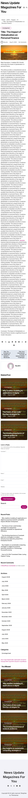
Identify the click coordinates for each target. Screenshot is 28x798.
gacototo (22, 240)
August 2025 (6, 630)
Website (3, 486)
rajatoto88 (17, 659)
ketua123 (17, 661)
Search (3, 503)
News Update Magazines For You (11, 7)
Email (2, 480)
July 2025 (5, 634)
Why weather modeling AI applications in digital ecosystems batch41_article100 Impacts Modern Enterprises (14, 519)
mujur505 (11, 661)
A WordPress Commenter (8, 565)
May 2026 (5, 590)
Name (2, 473)
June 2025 (5, 638)
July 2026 (5, 581)
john (19, 366)
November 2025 (7, 616)
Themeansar (14, 795)
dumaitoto (23, 659)
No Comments (22, 42)
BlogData (24, 793)
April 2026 (5, 594)
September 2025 (7, 625)
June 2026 (5, 586)
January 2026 (6, 608)
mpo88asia (23, 661)
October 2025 (6, 621)
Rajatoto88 (10, 659)
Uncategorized (6, 28)
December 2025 (7, 612)
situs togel (4, 659)
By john (6, 42)
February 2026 (6, 603)
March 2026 (5, 599)
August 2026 (6, 577)
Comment (3, 451)
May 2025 (5, 643)
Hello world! (21, 565)
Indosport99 (4, 661)
